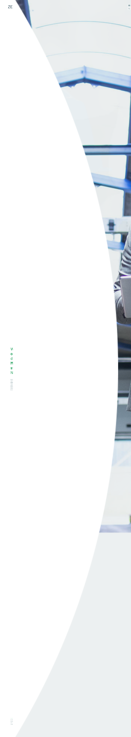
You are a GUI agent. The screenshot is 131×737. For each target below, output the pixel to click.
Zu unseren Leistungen (12, 722)
